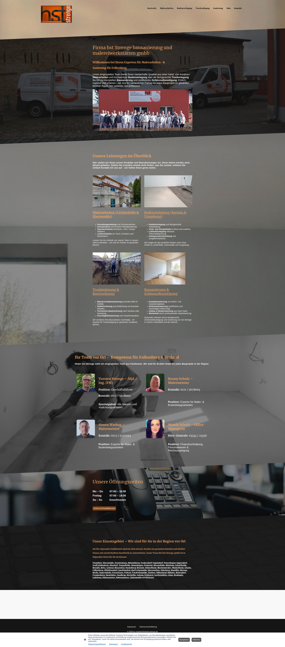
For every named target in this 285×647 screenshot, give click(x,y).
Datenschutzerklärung (97, 644)
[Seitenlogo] (56, 14)
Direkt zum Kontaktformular (104, 508)
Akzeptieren (184, 640)
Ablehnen (196, 640)
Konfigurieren (126, 644)
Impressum (113, 644)
